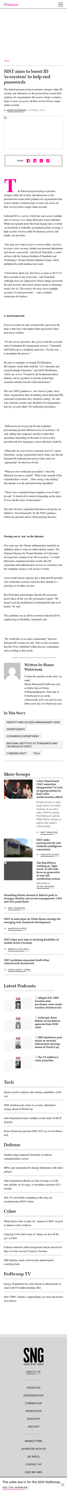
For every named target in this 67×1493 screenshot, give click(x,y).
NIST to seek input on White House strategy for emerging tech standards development (32, 920)
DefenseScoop (33, 1395)
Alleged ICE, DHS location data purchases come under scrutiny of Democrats (48, 1002)
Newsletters (33, 1441)
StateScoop (33, 1411)
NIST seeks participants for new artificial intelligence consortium (49, 844)
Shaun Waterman (16, 110)
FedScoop (33, 1387)
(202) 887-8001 (33, 1472)
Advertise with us (33, 1448)
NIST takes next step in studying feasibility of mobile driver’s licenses (31, 941)
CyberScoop (33, 1403)
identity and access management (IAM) (33, 722)
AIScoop (33, 1426)
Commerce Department (23, 736)
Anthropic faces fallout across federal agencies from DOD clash (47, 1022)
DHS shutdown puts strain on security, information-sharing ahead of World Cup (48, 1042)
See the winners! (15, 1487)
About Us (33, 1371)
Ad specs (33, 1456)
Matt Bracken (49, 832)
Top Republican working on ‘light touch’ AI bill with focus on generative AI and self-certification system (48, 871)
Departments (16, 729)
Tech (36, 753)
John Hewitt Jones (19, 969)
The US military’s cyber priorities (46, 1058)
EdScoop (33, 1418)
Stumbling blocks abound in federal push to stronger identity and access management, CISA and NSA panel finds (33, 898)
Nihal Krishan (45, 886)
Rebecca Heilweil (18, 949)
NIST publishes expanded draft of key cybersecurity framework (26, 961)
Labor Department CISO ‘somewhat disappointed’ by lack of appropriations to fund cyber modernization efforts (49, 789)
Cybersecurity (17, 753)
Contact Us (33, 1464)
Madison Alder (49, 854)
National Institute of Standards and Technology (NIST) (32, 744)
